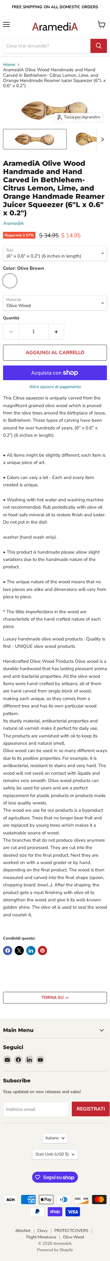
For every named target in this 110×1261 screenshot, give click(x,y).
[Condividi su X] (19, 950)
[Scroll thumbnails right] (101, 139)
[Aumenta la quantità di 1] (56, 331)
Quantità (11, 318)
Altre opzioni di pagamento (55, 386)
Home (9, 64)
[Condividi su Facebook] (7, 950)
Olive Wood (73, 1237)
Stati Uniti (52, 1154)
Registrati (91, 1109)
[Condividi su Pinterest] (42, 950)
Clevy (42, 1230)
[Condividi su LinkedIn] (30, 950)
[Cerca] (98, 46)
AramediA (13, 223)
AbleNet (23, 1230)
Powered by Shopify (55, 1250)
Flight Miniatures (41, 1237)
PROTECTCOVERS (71, 1230)
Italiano (52, 1138)
